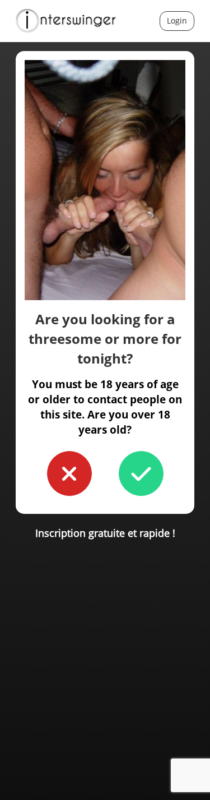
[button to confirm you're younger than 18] (69, 473)
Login (177, 20)
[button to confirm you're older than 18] (141, 473)
